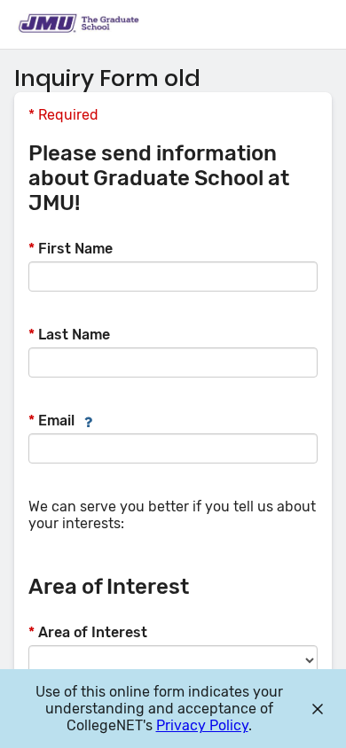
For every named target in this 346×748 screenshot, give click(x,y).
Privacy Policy (202, 725)
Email (51, 420)
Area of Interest (87, 632)
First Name (70, 248)
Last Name (69, 334)
